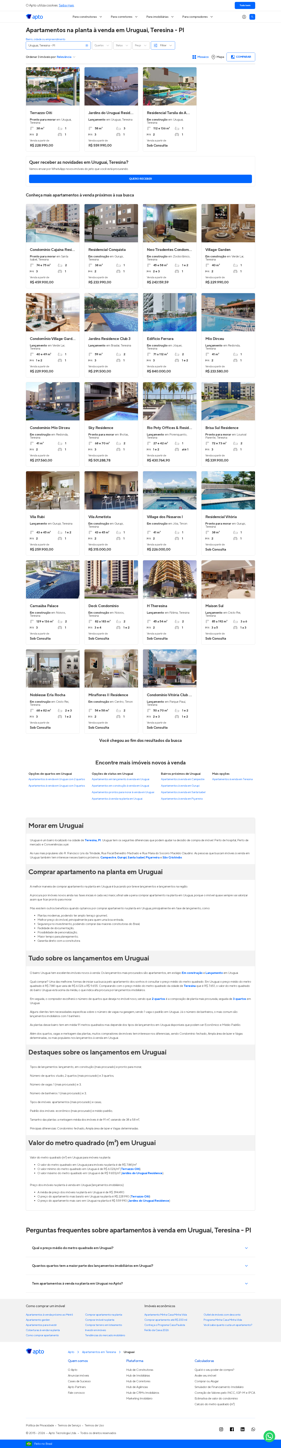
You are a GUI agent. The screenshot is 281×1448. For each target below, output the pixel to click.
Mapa (220, 57)
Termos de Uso (94, 1425)
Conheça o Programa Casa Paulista (164, 1325)
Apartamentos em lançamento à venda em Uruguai (120, 779)
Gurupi (122, 857)
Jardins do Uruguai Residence (142, 1173)
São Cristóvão (172, 857)
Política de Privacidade (40, 1425)
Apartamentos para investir (41, 1325)
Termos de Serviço (69, 1425)
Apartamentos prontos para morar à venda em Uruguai (123, 792)
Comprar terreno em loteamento (103, 1325)
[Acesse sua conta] (244, 17)
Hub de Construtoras (139, 1370)
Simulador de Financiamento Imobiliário (219, 1387)
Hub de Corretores (138, 1381)
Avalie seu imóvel (205, 1375)
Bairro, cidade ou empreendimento (45, 39)
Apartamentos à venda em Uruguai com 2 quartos (56, 779)
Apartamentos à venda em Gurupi (180, 786)
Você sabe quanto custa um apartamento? (228, 1325)
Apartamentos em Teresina (99, 1352)
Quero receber (140, 179)
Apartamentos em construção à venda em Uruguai (120, 786)
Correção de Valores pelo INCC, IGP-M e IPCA (225, 1393)
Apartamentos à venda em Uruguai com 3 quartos (56, 786)
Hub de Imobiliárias (138, 1375)
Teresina (190, 986)
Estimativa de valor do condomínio (216, 1398)
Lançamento (214, 973)
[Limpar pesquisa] (86, 45)
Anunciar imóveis (78, 1375)
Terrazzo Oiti (130, 1169)
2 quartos (158, 999)
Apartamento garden (38, 1320)
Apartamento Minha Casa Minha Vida (165, 1315)
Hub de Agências (137, 1387)
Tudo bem (245, 5)
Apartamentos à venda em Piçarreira (181, 799)
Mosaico (203, 57)
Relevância (64, 57)
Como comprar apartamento (42, 1335)
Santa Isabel (136, 857)
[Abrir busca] (252, 17)
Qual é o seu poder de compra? (214, 1370)
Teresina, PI (93, 840)
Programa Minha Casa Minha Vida (223, 1320)
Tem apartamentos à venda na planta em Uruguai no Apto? (77, 1283)
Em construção (192, 973)
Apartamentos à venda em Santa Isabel (183, 792)
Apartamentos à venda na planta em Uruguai (117, 799)
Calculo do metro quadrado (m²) (215, 1404)
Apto (71, 1352)
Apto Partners (77, 1387)
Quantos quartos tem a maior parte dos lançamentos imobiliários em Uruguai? (92, 1266)
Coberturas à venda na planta (43, 1330)
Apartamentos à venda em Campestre (182, 779)
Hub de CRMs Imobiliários (142, 1393)
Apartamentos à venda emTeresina (232, 779)
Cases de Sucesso (79, 1381)
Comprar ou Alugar (207, 1381)
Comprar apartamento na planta (103, 1315)
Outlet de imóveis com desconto (222, 1315)
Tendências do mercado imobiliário (105, 1335)
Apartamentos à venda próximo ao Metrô (49, 1315)
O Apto (72, 1370)
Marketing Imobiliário (139, 1398)
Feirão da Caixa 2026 (156, 1330)
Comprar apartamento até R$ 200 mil (165, 1320)
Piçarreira (152, 857)
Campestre (108, 857)
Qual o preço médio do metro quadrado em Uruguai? (73, 1248)
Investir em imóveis (95, 1330)
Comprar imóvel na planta (99, 1320)
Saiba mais (66, 5)
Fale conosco (76, 1393)
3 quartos (239, 999)
